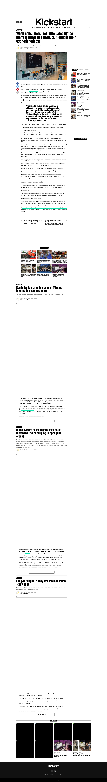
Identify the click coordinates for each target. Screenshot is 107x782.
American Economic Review (27, 410)
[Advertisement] (53, 8)
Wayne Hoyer (32, 95)
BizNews (33, 27)
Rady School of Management (46, 408)
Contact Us (60, 774)
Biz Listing (63, 27)
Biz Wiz (43, 27)
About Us (73, 27)
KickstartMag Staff (25, 48)
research (27, 553)
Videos (68, 27)
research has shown (33, 91)
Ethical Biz (57, 27)
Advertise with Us (53, 774)
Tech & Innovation (50, 27)
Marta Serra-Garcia (46, 406)
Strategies (38, 27)
